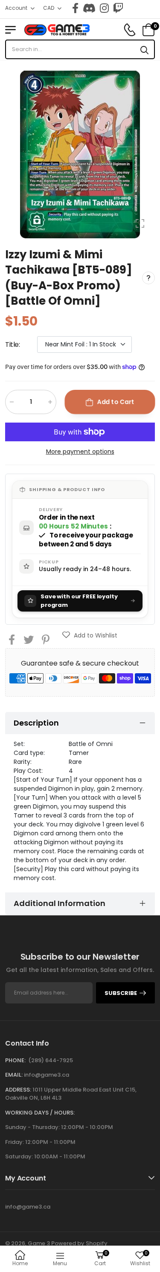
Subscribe (121, 993)
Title (12, 344)
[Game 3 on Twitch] (118, 8)
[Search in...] (144, 49)
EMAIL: (14, 1075)
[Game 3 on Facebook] (75, 8)
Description (36, 722)
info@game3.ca (46, 1075)
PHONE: (15, 1060)
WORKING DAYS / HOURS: (40, 1113)
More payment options (80, 451)
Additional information (59, 903)
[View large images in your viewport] (139, 223)
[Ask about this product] (148, 278)
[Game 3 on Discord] (89, 8)
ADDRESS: (18, 1090)
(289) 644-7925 (50, 1060)
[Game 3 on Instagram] (104, 8)
